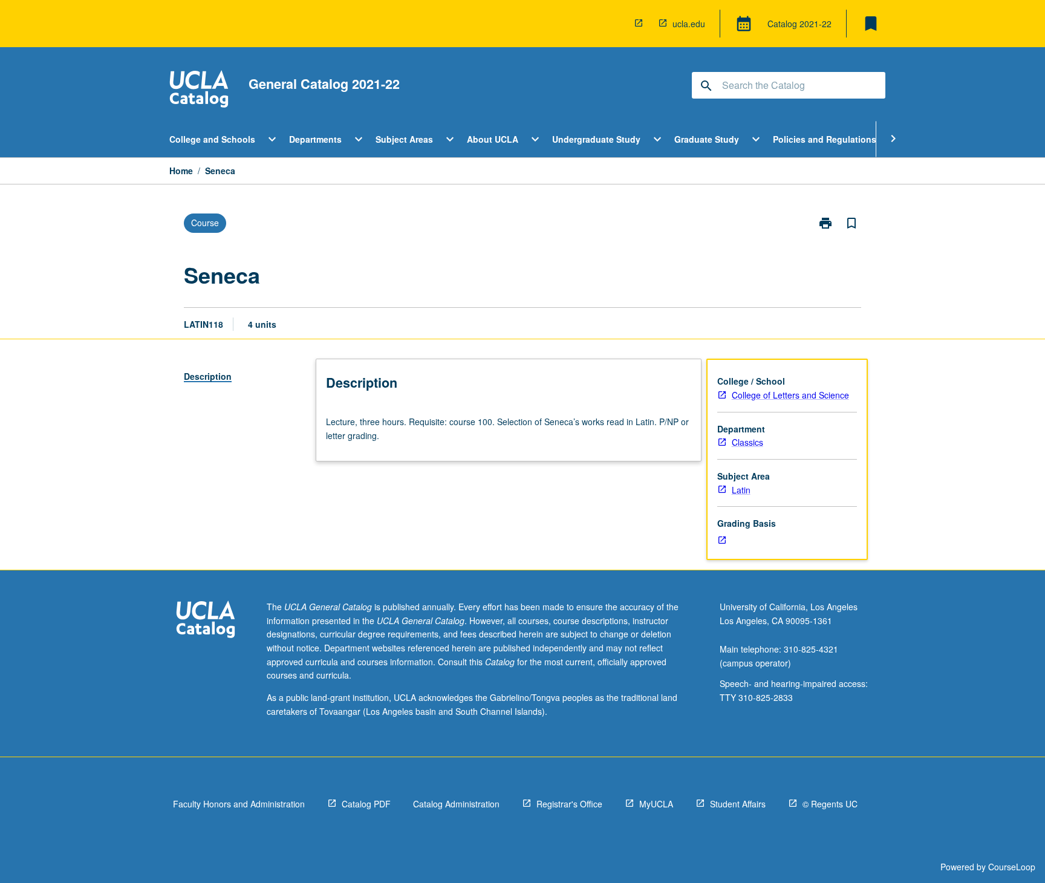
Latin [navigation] (741, 490)
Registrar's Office (569, 804)
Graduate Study (706, 139)
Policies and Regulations (824, 139)
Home (181, 171)
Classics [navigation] (747, 442)
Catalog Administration (456, 804)
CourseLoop (1011, 867)
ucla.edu (688, 24)
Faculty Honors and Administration (239, 804)
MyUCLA (656, 804)
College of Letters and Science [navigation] (790, 395)
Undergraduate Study (596, 139)
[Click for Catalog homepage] (199, 90)
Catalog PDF (366, 804)
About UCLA (492, 139)
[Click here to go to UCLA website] (205, 621)
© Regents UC (830, 804)
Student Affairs (738, 804)
